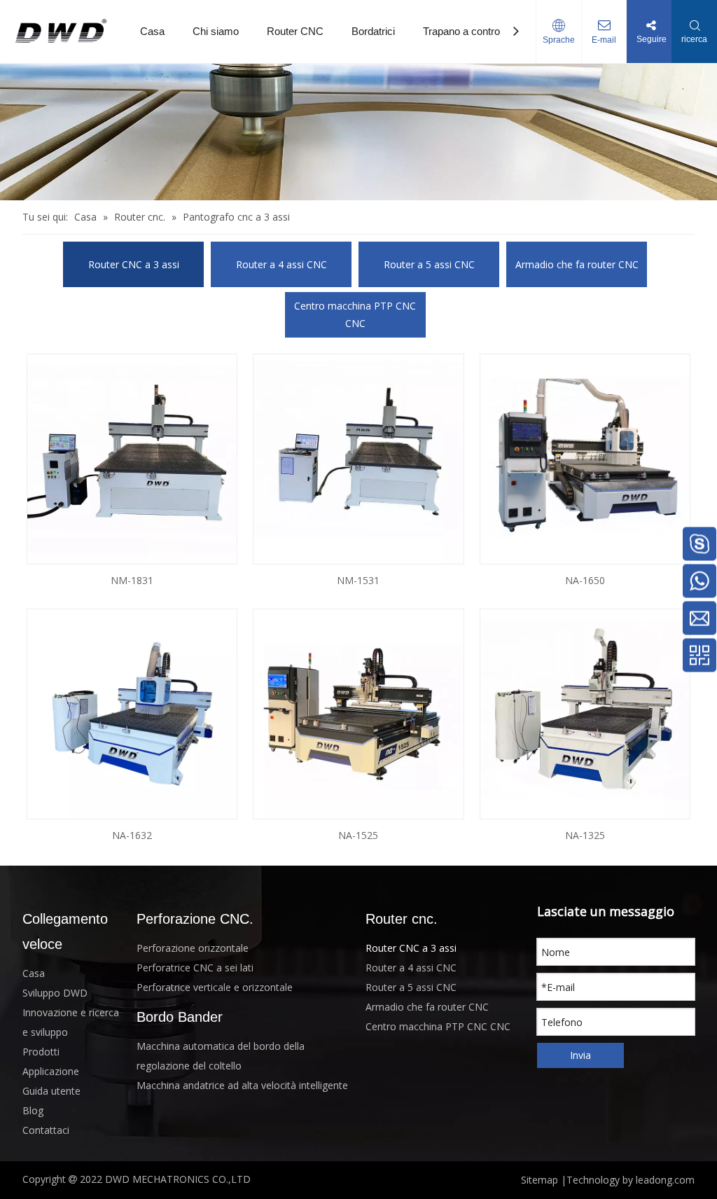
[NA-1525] (358, 712)
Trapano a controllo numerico (489, 31)
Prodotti (41, 1051)
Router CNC (295, 31)
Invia (580, 1055)
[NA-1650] (585, 457)
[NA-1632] (132, 712)
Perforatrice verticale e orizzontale (215, 987)
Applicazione (50, 1071)
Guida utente (51, 1090)
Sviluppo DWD (55, 992)
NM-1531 (358, 580)
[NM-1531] (358, 457)
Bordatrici (373, 31)
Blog (32, 1110)
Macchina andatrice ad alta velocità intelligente (242, 1085)
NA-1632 (132, 835)
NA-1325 (585, 835)
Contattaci (45, 1130)
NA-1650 (585, 580)
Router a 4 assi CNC (281, 264)
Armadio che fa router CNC (577, 264)
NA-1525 (358, 835)
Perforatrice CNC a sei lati (195, 967)
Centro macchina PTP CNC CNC (355, 314)
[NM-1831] (132, 457)
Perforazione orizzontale (193, 948)
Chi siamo (216, 31)
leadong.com (665, 1179)
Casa (152, 31)
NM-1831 (132, 580)
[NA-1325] (585, 712)
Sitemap (539, 1179)
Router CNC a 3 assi (133, 264)
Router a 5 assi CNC (429, 264)
